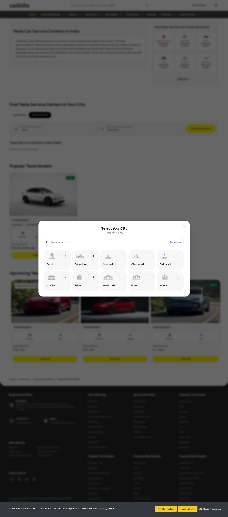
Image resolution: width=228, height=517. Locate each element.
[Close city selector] (184, 226)
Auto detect (176, 242)
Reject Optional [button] (188, 509)
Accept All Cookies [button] (166, 509)
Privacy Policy (106, 508)
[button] (210, 509)
